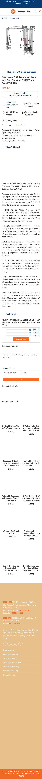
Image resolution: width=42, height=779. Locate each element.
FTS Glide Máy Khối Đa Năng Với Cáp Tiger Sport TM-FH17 (31, 568)
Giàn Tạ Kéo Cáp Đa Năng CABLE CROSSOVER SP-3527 (11, 568)
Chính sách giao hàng (11, 667)
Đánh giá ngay (21, 339)
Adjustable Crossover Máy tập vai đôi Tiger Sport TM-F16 (11, 498)
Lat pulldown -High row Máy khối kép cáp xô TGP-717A (31, 463)
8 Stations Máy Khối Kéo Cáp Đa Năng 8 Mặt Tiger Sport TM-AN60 (31, 428)
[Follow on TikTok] (9, 644)
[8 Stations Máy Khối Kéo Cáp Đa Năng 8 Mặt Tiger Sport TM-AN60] (31, 414)
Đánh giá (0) (11, 314)
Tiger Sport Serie (14, 18)
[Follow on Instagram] (19, 6)
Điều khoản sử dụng (10, 671)
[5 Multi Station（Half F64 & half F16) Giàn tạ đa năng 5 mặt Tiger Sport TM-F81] (31, 484)
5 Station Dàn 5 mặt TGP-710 (11, 532)
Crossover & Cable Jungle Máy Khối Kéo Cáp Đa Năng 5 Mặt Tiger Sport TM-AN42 (10, 463)
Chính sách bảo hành (11, 654)
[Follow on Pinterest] (13, 644)
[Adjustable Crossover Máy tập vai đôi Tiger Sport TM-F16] (11, 484)
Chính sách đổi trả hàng (12, 662)
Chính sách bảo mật (10, 658)
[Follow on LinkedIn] (22, 6)
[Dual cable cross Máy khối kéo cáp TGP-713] (11, 414)
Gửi (21, 380)
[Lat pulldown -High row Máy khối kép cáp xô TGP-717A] (31, 449)
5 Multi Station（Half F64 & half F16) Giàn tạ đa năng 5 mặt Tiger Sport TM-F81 (31, 498)
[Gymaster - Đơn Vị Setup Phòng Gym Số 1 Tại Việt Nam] (21, 11)
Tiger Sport (21, 125)
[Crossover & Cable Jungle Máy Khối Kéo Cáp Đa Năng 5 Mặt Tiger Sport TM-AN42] (11, 449)
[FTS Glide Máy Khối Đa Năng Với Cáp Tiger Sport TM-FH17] (31, 554)
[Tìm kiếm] (36, 11)
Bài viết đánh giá (13, 147)
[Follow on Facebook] (16, 6)
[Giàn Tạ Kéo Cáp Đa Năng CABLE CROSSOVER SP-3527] (11, 554)
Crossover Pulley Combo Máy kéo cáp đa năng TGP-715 (31, 533)
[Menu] (3, 11)
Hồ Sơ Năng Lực (9, 675)
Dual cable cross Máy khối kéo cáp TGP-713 (11, 427)
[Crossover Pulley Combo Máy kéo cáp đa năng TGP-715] (31, 519)
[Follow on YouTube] (26, 6)
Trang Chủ (4, 18)
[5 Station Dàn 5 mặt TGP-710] (11, 519)
